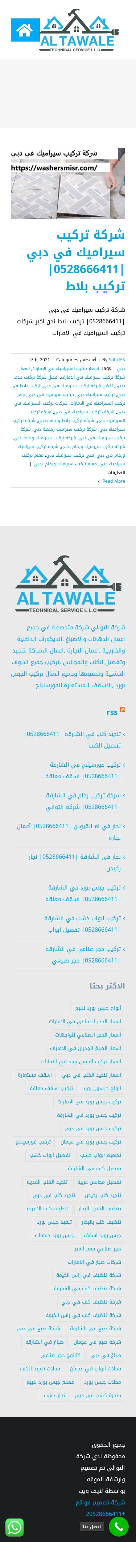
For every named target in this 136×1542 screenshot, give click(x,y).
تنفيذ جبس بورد (54, 1222)
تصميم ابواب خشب (100, 1155)
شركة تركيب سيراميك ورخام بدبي (93, 447)
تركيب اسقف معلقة (51, 1088)
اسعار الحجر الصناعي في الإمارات (85, 1021)
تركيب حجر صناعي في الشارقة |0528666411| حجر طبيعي (83, 954)
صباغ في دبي (105, 1355)
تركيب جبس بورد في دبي (93, 1128)
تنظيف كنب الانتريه (48, 1209)
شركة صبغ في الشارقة (95, 1329)
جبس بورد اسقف (102, 1235)
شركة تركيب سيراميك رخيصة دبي (65, 429)
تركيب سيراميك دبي (96, 395)
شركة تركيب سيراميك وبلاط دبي (45, 438)
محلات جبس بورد (102, 1382)
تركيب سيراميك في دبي (51, 395)
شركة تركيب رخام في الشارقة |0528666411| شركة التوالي (83, 801)
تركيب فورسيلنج (33, 1142)
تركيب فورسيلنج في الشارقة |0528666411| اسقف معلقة (83, 770)
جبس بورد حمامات (54, 1235)
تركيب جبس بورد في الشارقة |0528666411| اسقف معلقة (83, 893)
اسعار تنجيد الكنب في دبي (91, 1075)
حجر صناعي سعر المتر (98, 1249)
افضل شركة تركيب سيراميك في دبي (78, 386)
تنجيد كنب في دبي (54, 1195)
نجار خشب (54, 1395)
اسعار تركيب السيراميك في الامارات (65, 368)
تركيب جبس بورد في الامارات (89, 1102)
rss (112, 712)
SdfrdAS (117, 360)
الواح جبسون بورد (102, 1088)
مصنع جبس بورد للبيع (50, 1382)
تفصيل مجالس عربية (99, 1182)
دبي (121, 368)
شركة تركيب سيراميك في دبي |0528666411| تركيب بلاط (75, 260)
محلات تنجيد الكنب (40, 1369)
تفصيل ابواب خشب (49, 1155)
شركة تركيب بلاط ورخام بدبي (66, 421)
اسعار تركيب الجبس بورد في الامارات (81, 1062)
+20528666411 (105, 1514)
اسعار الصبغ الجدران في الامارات (85, 1048)
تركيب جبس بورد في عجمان (91, 1142)
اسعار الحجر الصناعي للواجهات (88, 1035)
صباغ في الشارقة (44, 1342)
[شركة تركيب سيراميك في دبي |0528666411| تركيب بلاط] (68, 183)
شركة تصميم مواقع (100, 1502)
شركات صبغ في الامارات (94, 1262)
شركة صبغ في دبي (38, 1329)
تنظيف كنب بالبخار (101, 1222)
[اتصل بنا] (119, 1527)
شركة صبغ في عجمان (97, 1342)
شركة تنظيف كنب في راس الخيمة (83, 1315)
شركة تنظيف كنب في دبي (91, 1302)
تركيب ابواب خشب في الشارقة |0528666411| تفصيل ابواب (82, 924)
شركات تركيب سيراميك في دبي (84, 412)
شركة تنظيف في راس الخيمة (88, 1275)
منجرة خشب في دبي (98, 1395)
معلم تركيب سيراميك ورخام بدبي (65, 464)
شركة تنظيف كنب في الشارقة (87, 1288)
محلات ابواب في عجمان (95, 1369)
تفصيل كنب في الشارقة (94, 1168)
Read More (113, 481)
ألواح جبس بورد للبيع (98, 1008)
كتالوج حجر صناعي (61, 1355)
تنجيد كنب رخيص (103, 1195)
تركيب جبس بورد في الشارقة (89, 1115)
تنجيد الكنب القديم (46, 1182)
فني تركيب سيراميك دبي (70, 455)
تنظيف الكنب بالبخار (99, 1209)
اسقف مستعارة (35, 1075)
